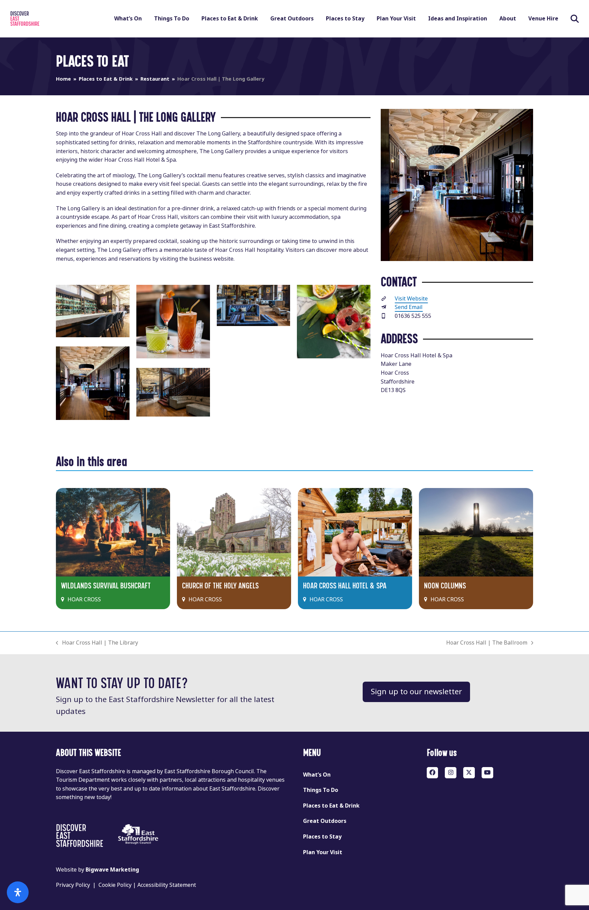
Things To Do (320, 790)
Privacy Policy (73, 885)
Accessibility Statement (166, 885)
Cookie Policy (115, 885)
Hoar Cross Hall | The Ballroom (486, 643)
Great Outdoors (324, 821)
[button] (575, 18)
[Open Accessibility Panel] (18, 892)
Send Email (409, 307)
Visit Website (411, 299)
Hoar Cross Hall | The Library (97, 643)
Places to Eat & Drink (331, 806)
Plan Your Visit (322, 852)
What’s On (317, 775)
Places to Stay (322, 837)
